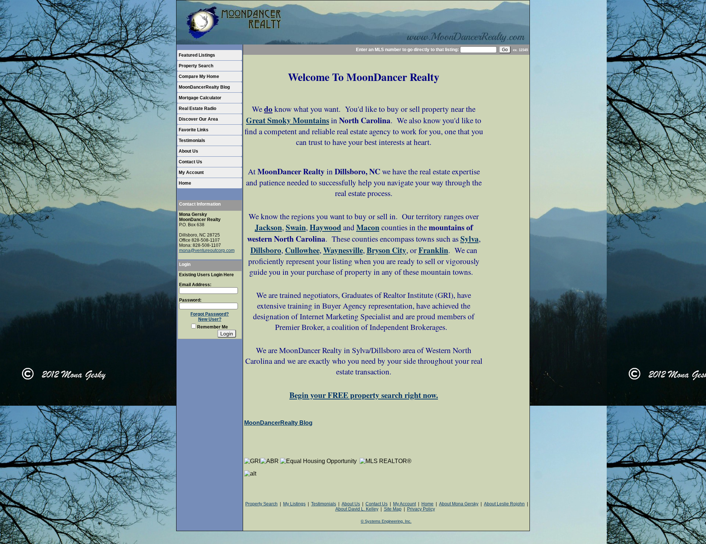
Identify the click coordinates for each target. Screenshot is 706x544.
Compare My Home (199, 76)
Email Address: (195, 284)
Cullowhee (302, 250)
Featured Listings (197, 55)
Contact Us (190, 161)
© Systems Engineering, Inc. (386, 521)
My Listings (294, 503)
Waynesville (343, 250)
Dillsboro (265, 250)
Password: (190, 300)
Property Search (196, 65)
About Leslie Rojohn (504, 503)
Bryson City (386, 250)
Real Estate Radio (197, 108)
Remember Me (212, 327)
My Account (191, 172)
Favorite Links (193, 129)
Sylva (469, 238)
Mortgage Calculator (200, 97)
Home (185, 183)
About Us (188, 151)
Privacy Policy (421, 509)
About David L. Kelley (356, 509)
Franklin (433, 250)
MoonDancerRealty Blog (204, 87)
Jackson (268, 227)
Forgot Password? (209, 314)
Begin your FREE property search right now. (363, 395)
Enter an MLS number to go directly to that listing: (407, 49)
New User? (209, 319)
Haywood (325, 227)
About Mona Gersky (458, 503)
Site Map (393, 509)
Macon (367, 227)
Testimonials (192, 140)
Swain (296, 227)
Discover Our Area (198, 119)
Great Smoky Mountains (287, 120)
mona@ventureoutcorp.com (207, 250)
